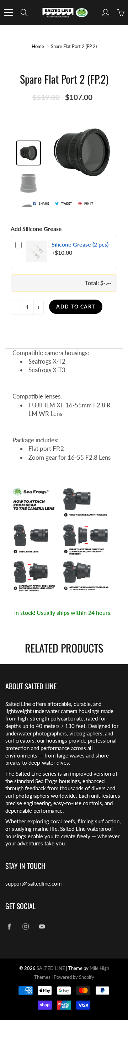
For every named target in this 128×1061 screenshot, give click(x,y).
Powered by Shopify (74, 977)
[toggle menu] (8, 12)
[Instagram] (25, 926)
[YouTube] (42, 926)
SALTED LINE (51, 968)
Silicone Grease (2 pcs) (80, 244)
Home (38, 46)
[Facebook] (9, 926)
